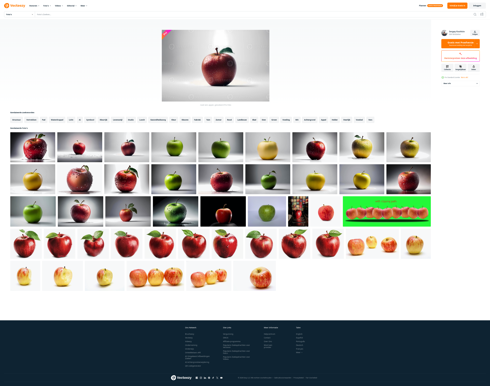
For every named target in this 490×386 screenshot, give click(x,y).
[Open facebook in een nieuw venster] (197, 378)
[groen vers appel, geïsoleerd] (173, 147)
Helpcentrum (269, 334)
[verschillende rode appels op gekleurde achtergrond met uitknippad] (387, 211)
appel (323, 120)
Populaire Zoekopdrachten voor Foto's (236, 352)
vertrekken (31, 120)
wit (296, 120)
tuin (208, 120)
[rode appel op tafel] (298, 211)
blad (254, 120)
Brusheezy (189, 334)
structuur (16, 120)
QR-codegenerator (193, 366)
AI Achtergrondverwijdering (197, 362)
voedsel (359, 120)
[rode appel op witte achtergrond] (325, 211)
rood (229, 120)
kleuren (185, 120)
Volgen (475, 34)
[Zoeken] (475, 14)
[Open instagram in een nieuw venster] (201, 378)
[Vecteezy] (14, 5)
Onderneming (191, 345)
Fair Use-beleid (311, 378)
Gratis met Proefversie (461, 43)
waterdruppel (57, 120)
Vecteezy (189, 337)
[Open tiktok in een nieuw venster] (213, 378)
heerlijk (346, 120)
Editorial (70, 5)
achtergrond (309, 120)
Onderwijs (189, 349)
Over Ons (268, 341)
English (299, 334)
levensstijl (117, 120)
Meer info (447, 83)
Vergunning (228, 334)
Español (299, 337)
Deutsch (299, 345)
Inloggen (477, 5)
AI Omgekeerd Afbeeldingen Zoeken (197, 357)
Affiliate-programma (231, 341)
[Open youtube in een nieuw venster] (221, 378)
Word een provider (268, 346)
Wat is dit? (464, 77)
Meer (83, 5)
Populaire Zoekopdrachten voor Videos (236, 358)
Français (299, 349)
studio (131, 120)
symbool (90, 120)
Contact (267, 337)
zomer (218, 120)
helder (335, 120)
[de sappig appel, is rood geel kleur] (372, 244)
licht (71, 120)
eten (264, 120)
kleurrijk (103, 120)
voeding (286, 120)
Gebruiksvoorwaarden (282, 378)
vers (370, 120)
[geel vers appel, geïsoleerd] (267, 147)
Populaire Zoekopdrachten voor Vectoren (236, 346)
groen (274, 120)
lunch (142, 120)
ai (80, 120)
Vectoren (33, 5)
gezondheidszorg (158, 120)
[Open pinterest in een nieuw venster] (209, 378)
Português (300, 341)
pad (43, 120)
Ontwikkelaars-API (193, 352)
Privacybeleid (298, 378)
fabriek (197, 120)
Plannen (422, 5)
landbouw (242, 120)
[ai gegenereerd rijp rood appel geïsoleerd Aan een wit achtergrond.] (26, 244)
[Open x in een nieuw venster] (217, 378)
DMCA (225, 337)
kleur (173, 120)
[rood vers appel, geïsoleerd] (32, 147)
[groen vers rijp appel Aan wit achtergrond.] (267, 211)
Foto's (46, 5)
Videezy (188, 341)
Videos (58, 5)
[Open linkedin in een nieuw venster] (205, 378)
